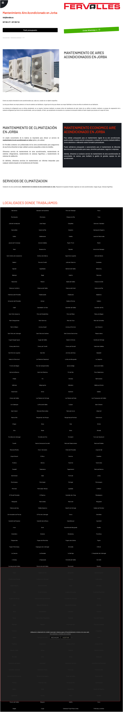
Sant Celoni (14, 411)
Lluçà (42, 708)
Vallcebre (70, 385)
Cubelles (98, 456)
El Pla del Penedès (14, 495)
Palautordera (98, 333)
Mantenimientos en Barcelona (16, 37)
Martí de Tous (70, 320)
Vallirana (14, 385)
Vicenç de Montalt (71, 346)
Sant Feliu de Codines (42, 333)
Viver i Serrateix (42, 450)
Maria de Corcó (70, 411)
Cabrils (71, 275)
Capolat (14, 268)
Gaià (42, 475)
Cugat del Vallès (42, 340)
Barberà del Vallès (71, 268)
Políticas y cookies (99, 708)
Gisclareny (71, 534)
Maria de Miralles (99, 443)
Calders (99, 301)
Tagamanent (70, 469)
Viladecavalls (42, 294)
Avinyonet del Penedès (14, 301)
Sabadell (98, 353)
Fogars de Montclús (42, 540)
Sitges (14, 424)
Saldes (99, 391)
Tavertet (70, 463)
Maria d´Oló (14, 417)
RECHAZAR (55, 637)
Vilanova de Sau (14, 508)
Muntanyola (14, 217)
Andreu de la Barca (42, 256)
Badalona (98, 294)
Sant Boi (42, 353)
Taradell (14, 469)
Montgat (70, 482)
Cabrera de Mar (99, 288)
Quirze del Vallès (98, 366)
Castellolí (98, 521)
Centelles (99, 514)
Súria (42, 391)
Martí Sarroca (42, 320)
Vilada (14, 378)
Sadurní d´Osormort (14, 359)
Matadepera (99, 495)
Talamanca (42, 469)
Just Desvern (99, 327)
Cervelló (99, 560)
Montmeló (70, 566)
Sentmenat (14, 475)
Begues (42, 702)
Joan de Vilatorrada (98, 236)
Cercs (70, 514)
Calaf (14, 307)
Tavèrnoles (99, 463)
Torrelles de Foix (42, 437)
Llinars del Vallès (14, 398)
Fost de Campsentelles (42, 366)
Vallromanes (98, 378)
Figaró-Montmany (14, 547)
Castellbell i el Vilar (42, 307)
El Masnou (42, 495)
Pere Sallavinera (98, 372)
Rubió (99, 243)
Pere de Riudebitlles (42, 314)
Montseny (42, 217)
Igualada (70, 488)
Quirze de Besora (14, 372)
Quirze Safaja (70, 366)
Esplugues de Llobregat (42, 547)
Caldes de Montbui (99, 508)
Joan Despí (42, 223)
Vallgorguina (42, 385)
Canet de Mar (42, 230)
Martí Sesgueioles (14, 320)
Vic (42, 378)
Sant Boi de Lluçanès (14, 353)
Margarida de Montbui (71, 417)
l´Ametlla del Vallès (70, 560)
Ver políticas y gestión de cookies (60, 634)
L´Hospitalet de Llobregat (99, 553)
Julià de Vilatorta (70, 262)
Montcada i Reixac (42, 488)
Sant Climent (98, 404)
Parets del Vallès (14, 702)
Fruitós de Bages (14, 366)
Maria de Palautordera (70, 443)
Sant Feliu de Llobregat (14, 333)
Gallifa (70, 702)
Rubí (14, 249)
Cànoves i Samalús (99, 223)
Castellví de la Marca (42, 521)
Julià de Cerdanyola (14, 223)
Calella (70, 236)
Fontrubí (70, 475)
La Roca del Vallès (42, 404)
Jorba (99, 475)
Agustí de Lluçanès (70, 256)
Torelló (14, 443)
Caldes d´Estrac (70, 301)
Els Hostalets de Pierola (14, 514)
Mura (98, 210)
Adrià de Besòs (99, 256)
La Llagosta (99, 359)
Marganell (99, 501)
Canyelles (70, 223)
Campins (70, 230)
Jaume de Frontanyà (14, 243)
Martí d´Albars (14, 327)
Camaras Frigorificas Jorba (70, 708)
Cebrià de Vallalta (99, 346)
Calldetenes (42, 236)
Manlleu (99, 566)
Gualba (99, 527)
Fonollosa (99, 534)
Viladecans (71, 294)
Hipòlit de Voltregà (70, 508)
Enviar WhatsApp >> (90, 30)
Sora (99, 702)
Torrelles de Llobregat (14, 437)
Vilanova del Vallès (42, 288)
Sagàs (14, 708)
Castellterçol (70, 521)
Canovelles (14, 230)
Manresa (98, 275)
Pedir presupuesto (30, 30)
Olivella (99, 430)
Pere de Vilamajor (71, 210)
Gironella (70, 547)
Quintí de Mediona (43, 372)
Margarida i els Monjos (42, 417)
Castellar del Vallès (70, 307)
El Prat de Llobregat (42, 514)
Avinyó (42, 301)
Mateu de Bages (98, 314)
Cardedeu (99, 262)
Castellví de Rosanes (14, 521)
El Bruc (42, 456)
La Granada (42, 553)
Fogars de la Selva (71, 540)
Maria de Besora (98, 469)
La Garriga (71, 553)
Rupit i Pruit (70, 243)
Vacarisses (14, 391)
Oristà (99, 424)
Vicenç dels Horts (14, 346)
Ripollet (70, 249)
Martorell (70, 501)
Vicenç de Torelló (42, 346)
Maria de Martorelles (42, 411)
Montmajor (43, 482)
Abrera (42, 463)
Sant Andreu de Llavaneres (14, 256)
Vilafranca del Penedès (14, 294)
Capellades (42, 268)
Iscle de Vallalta (42, 243)
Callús (14, 236)
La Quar (71, 404)
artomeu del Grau (71, 353)
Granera (42, 534)
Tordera (14, 463)
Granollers (14, 534)
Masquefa (14, 501)
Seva (42, 424)
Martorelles (42, 501)
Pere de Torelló (42, 262)
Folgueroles (14, 540)
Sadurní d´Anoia (70, 340)
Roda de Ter (42, 249)
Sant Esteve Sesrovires (70, 333)
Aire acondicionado (6, 37)
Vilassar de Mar (70, 217)
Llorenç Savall (42, 327)
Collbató (99, 488)
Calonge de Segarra (98, 230)
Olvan (42, 430)
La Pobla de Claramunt (42, 359)
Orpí (71, 424)
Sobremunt (99, 417)
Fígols (99, 540)
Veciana (70, 378)
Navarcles (14, 281)
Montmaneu (14, 482)
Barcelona (14, 210)
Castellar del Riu (98, 307)
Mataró (42, 281)
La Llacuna (14, 553)
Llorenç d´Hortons (71, 327)
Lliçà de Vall (99, 450)
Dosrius (70, 456)
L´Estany (14, 560)
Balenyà (14, 275)
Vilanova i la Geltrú (14, 288)
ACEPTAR (65, 637)
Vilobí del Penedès (70, 450)
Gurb (42, 527)
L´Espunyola (42, 560)
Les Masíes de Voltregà (42, 398)
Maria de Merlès (14, 450)
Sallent (14, 262)
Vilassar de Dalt (99, 281)
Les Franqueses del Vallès (99, 398)
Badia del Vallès (70, 281)
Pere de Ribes (71, 314)
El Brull (99, 547)
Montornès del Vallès (42, 566)
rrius (14, 527)
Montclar (14, 488)
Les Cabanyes (14, 404)
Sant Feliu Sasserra (14, 314)
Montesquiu (99, 482)
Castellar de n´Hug (71, 495)
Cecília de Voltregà (99, 340)
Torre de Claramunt (98, 437)
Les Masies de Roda (70, 398)
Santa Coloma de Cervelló (42, 443)
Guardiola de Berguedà (70, 527)
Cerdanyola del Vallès (14, 566)
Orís (14, 430)
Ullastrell (98, 411)
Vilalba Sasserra (42, 508)
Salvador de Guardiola (42, 210)
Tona (99, 217)
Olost (70, 430)
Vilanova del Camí (71, 288)
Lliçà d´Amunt (14, 456)
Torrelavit (70, 437)
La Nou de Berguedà (70, 359)
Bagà (42, 275)
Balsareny (99, 268)
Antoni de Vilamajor (98, 249)
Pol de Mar (71, 372)
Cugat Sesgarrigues (14, 340)
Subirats (70, 391)
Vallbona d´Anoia (98, 385)
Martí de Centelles (99, 320)
